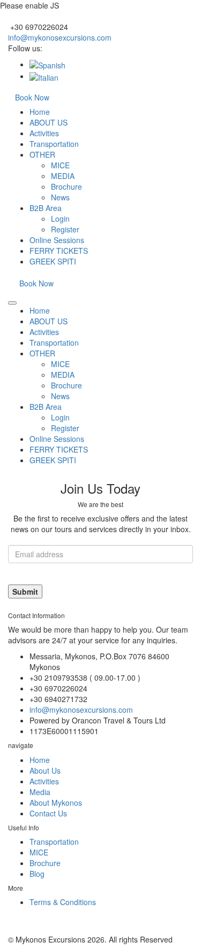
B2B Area (45, 208)
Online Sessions (56, 240)
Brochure (66, 186)
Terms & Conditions (62, 902)
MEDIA (63, 175)
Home (39, 111)
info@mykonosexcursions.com (59, 37)
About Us (45, 770)
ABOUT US (48, 122)
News (60, 197)
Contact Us (48, 813)
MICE (60, 165)
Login (60, 218)
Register (65, 229)
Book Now (32, 97)
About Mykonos (55, 802)
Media (39, 792)
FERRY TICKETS (58, 250)
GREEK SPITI (52, 261)
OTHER (42, 154)
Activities (44, 133)
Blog (36, 873)
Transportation (54, 143)
